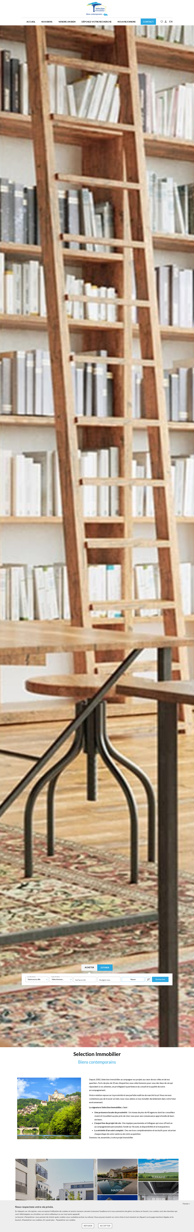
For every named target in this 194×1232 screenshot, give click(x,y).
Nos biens (46, 21)
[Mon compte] (166, 22)
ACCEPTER (105, 1225)
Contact (148, 21)
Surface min (80, 980)
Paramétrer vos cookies (65, 1220)
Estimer (105, 967)
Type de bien (55, 977)
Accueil (31, 21)
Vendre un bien (66, 21)
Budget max (104, 980)
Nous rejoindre (127, 21)
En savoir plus (49, 1220)
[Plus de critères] (148, 979)
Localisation (31, 977)
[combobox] (37, 979)
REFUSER (88, 1225)
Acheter (89, 967)
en (170, 21)
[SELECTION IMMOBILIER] (97, 8)
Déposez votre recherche (97, 21)
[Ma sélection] (162, 22)
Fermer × (186, 1204)
